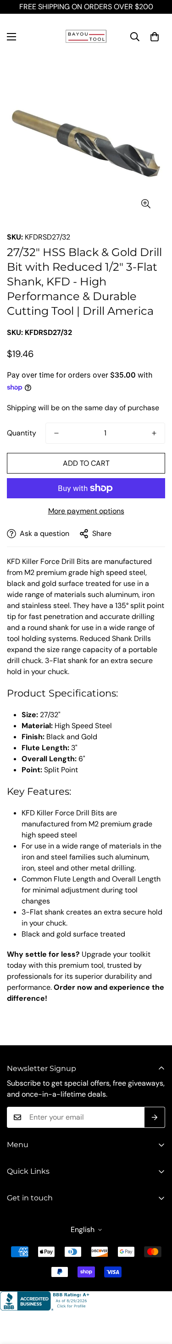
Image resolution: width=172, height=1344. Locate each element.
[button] (154, 36)
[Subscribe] (154, 1117)
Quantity (21, 433)
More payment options (86, 511)
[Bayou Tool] (86, 37)
